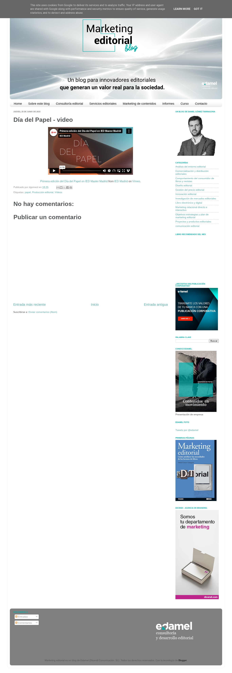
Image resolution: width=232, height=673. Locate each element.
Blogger (183, 660)
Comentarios (24, 622)
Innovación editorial (185, 194)
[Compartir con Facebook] (67, 187)
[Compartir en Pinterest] (71, 187)
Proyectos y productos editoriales (193, 221)
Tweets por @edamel (186, 430)
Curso (185, 103)
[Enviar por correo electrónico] (58, 187)
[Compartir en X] (64, 187)
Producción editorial (42, 192)
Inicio (95, 304)
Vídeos (58, 192)
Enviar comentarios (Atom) (43, 312)
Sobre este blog (39, 103)
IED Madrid (121, 181)
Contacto (201, 103)
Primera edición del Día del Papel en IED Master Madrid (74, 181)
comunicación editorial (187, 226)
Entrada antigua (156, 304)
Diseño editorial (183, 185)
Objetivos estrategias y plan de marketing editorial (192, 216)
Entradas (22, 616)
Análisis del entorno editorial (190, 166)
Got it (198, 9)
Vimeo (136, 181)
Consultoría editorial (69, 103)
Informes (168, 103)
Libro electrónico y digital (188, 202)
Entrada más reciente (29, 304)
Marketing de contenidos (139, 103)
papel (28, 192)
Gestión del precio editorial (189, 189)
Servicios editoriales (103, 103)
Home (18, 103)
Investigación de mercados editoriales (195, 198)
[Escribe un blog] (61, 187)
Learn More (182, 9)
